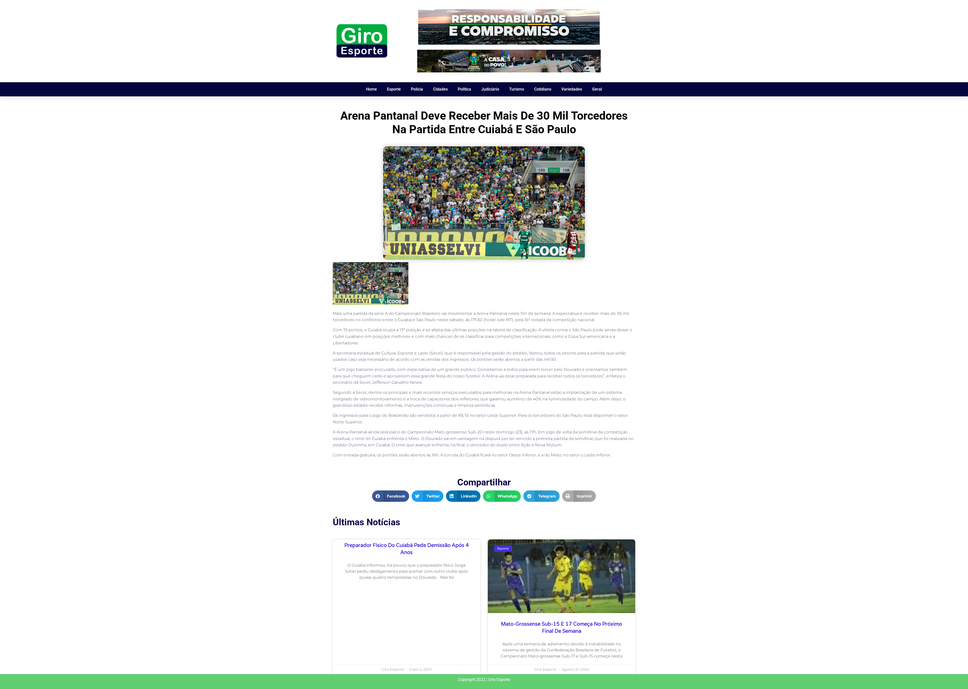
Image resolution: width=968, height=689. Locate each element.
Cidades (440, 89)
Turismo (516, 89)
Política (464, 89)
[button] (390, 496)
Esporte (394, 89)
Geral (597, 89)
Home (371, 89)
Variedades (571, 89)
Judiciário (490, 89)
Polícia (417, 89)
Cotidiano (542, 89)
